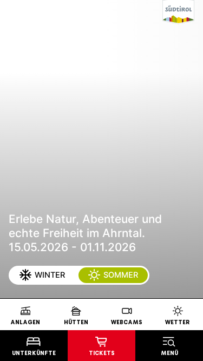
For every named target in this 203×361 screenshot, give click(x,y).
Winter (49, 275)
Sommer (120, 275)
